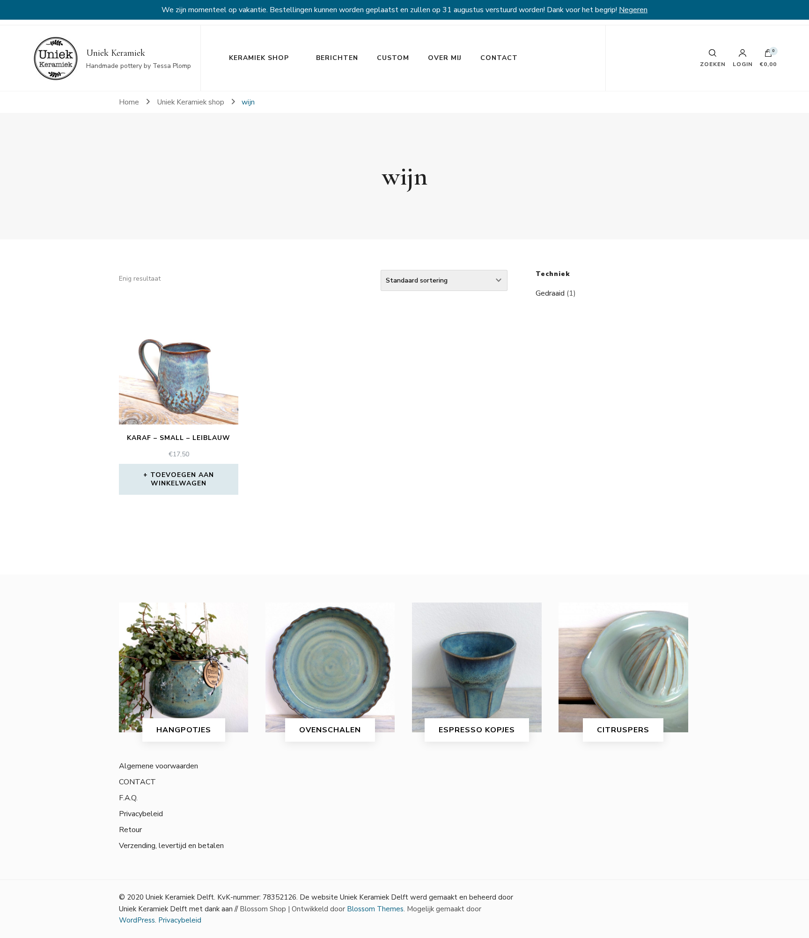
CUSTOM (393, 57)
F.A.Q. (128, 798)
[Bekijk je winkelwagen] (768, 55)
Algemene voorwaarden (158, 766)
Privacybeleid (141, 814)
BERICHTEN (337, 57)
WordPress (137, 920)
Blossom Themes (375, 909)
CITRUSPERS (623, 730)
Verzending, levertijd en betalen (171, 846)
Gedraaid (550, 293)
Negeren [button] (633, 10)
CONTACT (499, 57)
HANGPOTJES (183, 730)
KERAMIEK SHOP (259, 57)
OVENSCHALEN (330, 730)
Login (743, 63)
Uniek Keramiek (115, 53)
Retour (130, 830)
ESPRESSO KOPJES (477, 730)
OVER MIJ (445, 57)
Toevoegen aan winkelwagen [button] (182, 479)
